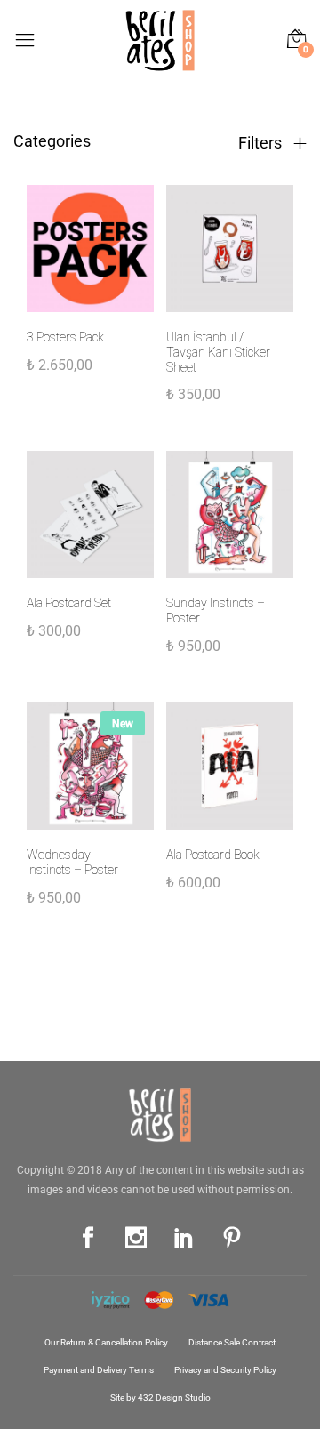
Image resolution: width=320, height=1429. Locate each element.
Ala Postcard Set (69, 603)
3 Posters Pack (65, 337)
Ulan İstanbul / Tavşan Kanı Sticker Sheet (218, 352)
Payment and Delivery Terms (99, 1370)
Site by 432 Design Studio (160, 1397)
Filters (261, 143)
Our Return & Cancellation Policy (106, 1342)
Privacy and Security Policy (225, 1370)
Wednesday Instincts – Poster (72, 862)
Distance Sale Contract (232, 1342)
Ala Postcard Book (213, 854)
